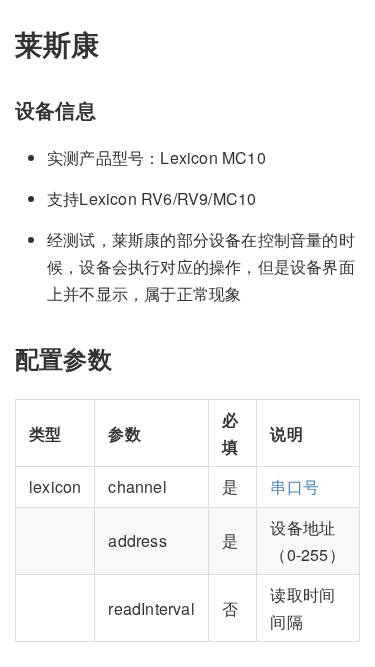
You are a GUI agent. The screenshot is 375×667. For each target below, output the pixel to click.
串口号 (294, 486)
